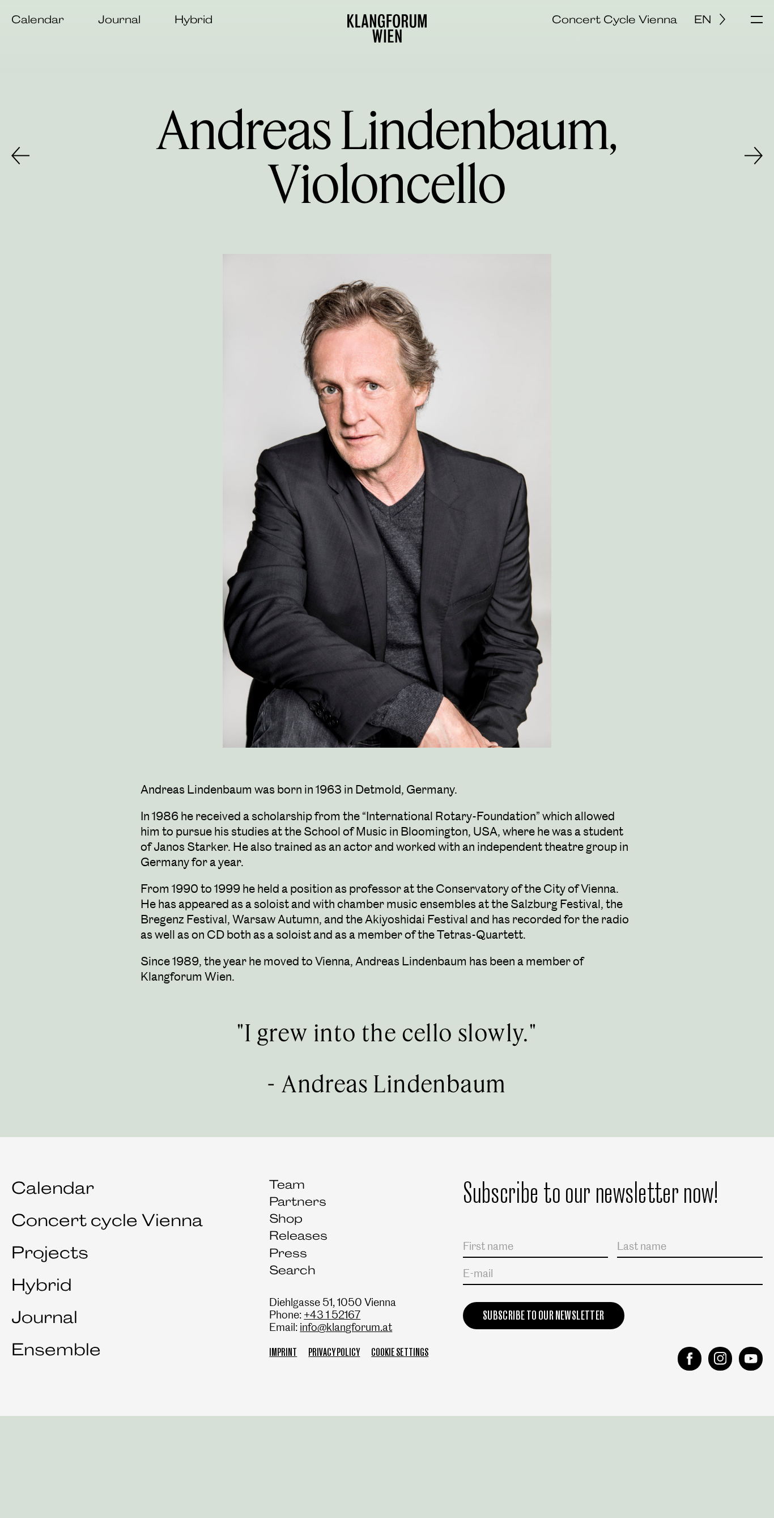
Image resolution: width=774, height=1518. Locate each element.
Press (288, 1253)
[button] (757, 20)
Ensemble (56, 1349)
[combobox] (714, 19)
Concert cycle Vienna (107, 1220)
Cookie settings (399, 1352)
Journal (119, 19)
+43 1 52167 (332, 1314)
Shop (286, 1218)
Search (292, 1270)
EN (702, 19)
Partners (297, 1201)
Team (287, 1184)
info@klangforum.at (346, 1327)
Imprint (283, 1352)
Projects (49, 1252)
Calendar (37, 19)
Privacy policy (334, 1352)
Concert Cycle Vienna (614, 19)
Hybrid (193, 19)
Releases (298, 1235)
